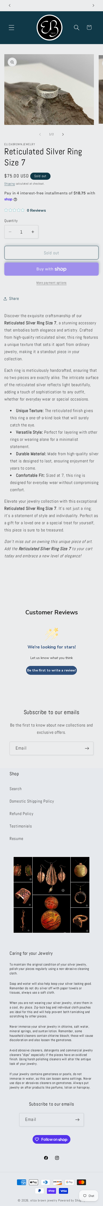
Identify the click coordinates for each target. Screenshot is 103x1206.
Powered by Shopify (71, 1200)
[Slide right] (63, 134)
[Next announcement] (93, 5)
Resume (16, 838)
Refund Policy (21, 813)
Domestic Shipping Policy (32, 801)
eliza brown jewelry (43, 1200)
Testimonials (21, 826)
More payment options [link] (51, 282)
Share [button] (14, 298)
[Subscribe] (86, 748)
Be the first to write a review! (51, 670)
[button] (11, 27)
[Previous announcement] (9, 5)
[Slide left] (40, 134)
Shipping (9, 184)
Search (16, 788)
